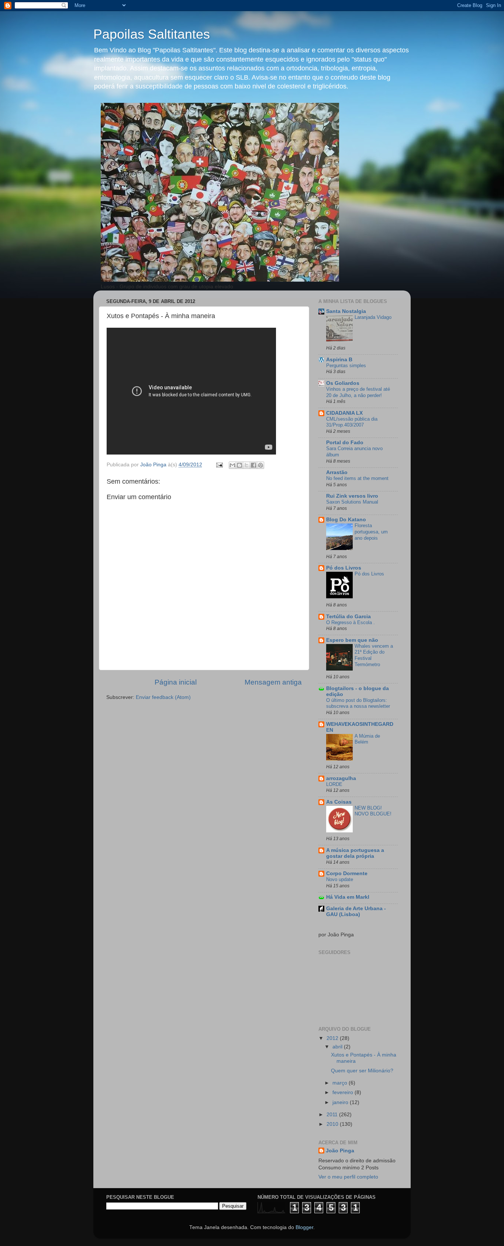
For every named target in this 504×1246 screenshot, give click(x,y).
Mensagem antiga (273, 682)
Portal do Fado (344, 442)
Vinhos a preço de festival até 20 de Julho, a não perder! (358, 392)
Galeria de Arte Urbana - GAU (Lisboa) (356, 911)
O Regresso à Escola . (350, 622)
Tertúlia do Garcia (348, 616)
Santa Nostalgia (346, 311)
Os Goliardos (342, 383)
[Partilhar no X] (246, 465)
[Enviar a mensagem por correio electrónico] (219, 464)
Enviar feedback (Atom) (163, 697)
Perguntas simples (346, 365)
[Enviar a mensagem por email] (232, 465)
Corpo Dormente (346, 873)
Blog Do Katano (346, 519)
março (340, 1083)
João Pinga (340, 1150)
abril (338, 1047)
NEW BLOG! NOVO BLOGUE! (373, 811)
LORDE (334, 784)
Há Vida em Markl (347, 897)
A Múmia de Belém (367, 739)
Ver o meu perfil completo (348, 1177)
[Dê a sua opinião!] (239, 465)
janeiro (341, 1102)
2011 (333, 1114)
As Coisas (339, 802)
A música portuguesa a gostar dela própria (355, 853)
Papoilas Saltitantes (151, 34)
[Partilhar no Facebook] (253, 465)
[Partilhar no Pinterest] (260, 465)
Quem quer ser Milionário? (362, 1070)
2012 (333, 1038)
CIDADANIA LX (344, 413)
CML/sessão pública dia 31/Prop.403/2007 (351, 422)
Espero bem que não (352, 640)
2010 (333, 1124)
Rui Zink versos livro (352, 496)
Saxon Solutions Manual (352, 502)
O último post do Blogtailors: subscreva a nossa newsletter (358, 703)
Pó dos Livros (343, 568)
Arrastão (337, 472)
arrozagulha (341, 778)
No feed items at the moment (357, 478)
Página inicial (176, 682)
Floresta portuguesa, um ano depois (371, 531)
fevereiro (343, 1092)
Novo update (339, 879)
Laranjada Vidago (373, 317)
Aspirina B (339, 359)
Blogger (304, 1227)
